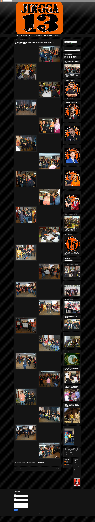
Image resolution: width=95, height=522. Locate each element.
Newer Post (18, 468)
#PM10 (75, 462)
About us (56, 35)
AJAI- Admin (67, 462)
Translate (74, 43)
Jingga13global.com (71, 450)
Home (17, 35)
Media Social (39, 35)
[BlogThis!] (39, 462)
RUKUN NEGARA (48, 35)
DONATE (31, 35)
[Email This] (38, 462)
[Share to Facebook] (42, 462)
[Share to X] (41, 462)
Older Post (58, 468)
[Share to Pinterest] (43, 462)
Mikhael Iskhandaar (68, 465)
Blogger (59, 513)
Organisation (24, 35)
